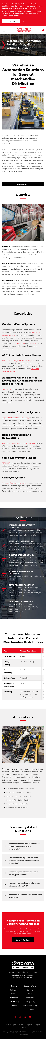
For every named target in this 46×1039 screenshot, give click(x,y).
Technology (14, 990)
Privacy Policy (30, 1001)
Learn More (11, 21)
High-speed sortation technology (15, 417)
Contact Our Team (23, 940)
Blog (30, 993)
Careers (30, 990)
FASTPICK (32, 343)
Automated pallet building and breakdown (19, 443)
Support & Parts (30, 986)
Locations (30, 997)
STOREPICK (6, 463)
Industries (14, 997)
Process (14, 986)
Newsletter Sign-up (30, 1005)
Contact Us (30, 1009)
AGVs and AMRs (8, 389)
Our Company (14, 1001)
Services (14, 993)
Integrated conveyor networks (14, 482)
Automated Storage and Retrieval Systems (19, 360)
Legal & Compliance (21, 1031)
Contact (14, 1005)
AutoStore (21, 343)
